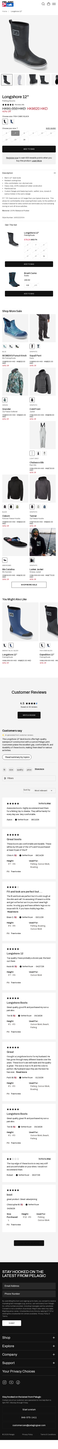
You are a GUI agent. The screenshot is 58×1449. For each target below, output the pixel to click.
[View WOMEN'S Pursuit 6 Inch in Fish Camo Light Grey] (11, 346)
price (29, 769)
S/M (27, 285)
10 (42, 133)
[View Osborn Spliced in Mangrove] (17, 506)
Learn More (37, 160)
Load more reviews (29, 1243)
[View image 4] (44, 79)
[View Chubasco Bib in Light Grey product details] (43, 435)
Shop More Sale (29, 584)
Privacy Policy (43, 1313)
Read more (12, 911)
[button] (48, 3)
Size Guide (51, 128)
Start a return (29, 1409)
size (11, 769)
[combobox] (39, 790)
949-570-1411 (29, 1417)
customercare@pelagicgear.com (29, 1425)
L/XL (35, 285)
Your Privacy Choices (18, 1371)
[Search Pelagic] (43, 4)
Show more (39, 769)
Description (7, 173)
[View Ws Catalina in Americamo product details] (15, 542)
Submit (12, 1323)
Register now (12, 157)
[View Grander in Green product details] (15, 382)
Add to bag (29, 149)
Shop (6, 1337)
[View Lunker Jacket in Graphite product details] (43, 542)
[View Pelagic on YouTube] (11, 1382)
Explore (8, 1346)
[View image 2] (19, 79)
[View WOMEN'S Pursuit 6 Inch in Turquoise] (4, 346)
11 (51, 133)
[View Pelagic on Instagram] (4, 1382)
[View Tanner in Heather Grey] (38, 506)
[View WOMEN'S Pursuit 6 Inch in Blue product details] (15, 328)
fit (4, 769)
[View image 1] (6, 79)
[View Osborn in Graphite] (4, 506)
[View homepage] (8, 4)
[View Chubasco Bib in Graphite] (38, 453)
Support (8, 1362)
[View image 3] (31, 79)
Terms (4, 1316)
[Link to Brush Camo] (13, 279)
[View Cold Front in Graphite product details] (43, 382)
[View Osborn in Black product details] (15, 489)
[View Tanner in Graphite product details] (43, 489)
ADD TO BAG (29, 264)
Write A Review (29, 715)
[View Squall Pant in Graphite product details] (43, 328)
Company (9, 1354)
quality (20, 769)
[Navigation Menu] (54, 4)
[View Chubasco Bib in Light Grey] (44, 453)
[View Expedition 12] (48, 645)
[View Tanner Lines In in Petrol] (44, 506)
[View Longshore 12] (12, 121)
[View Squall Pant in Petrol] (38, 346)
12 (6, 139)
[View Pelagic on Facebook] (18, 1382)
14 (24, 139)
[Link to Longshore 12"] (13, 239)
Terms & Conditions (48, 1434)
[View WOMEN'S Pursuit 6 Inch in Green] (17, 346)
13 (15, 139)
